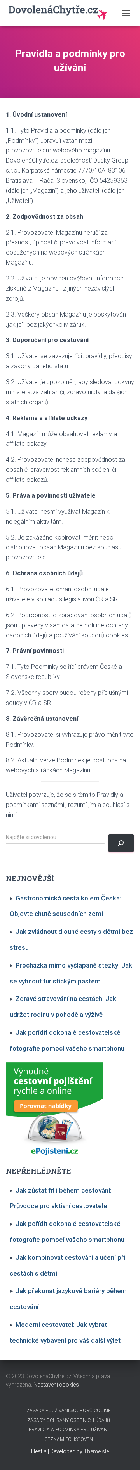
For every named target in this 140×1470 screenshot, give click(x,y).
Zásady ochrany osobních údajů (68, 1420)
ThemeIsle (96, 1451)
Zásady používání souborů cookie (68, 1410)
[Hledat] (121, 843)
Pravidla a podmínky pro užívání (68, 1429)
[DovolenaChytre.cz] (61, 13)
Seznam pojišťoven (69, 1439)
